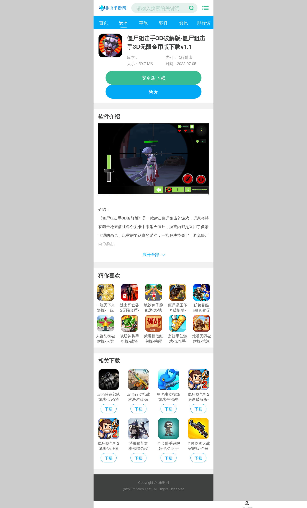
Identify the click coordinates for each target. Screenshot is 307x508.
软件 (163, 22)
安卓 (123, 22)
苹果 (143, 22)
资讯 (183, 22)
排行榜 (203, 22)
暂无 (153, 91)
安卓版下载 (153, 77)
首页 (103, 22)
